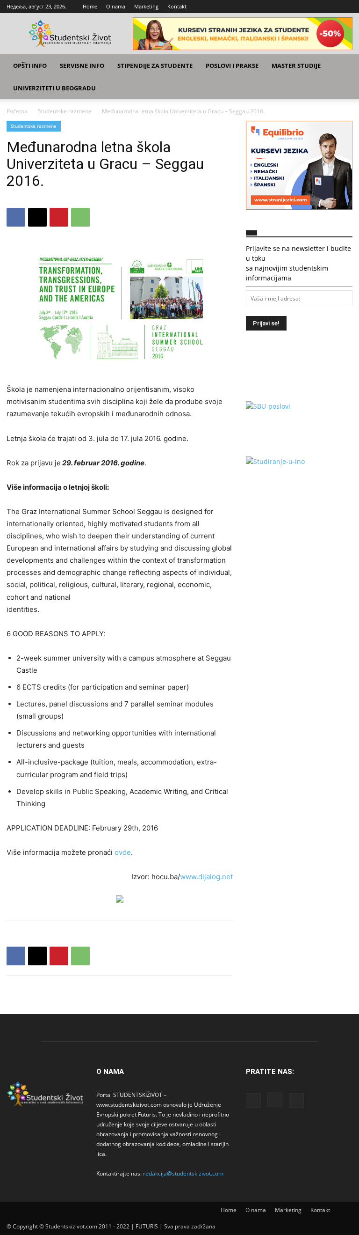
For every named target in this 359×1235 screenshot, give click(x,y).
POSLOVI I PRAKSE (232, 65)
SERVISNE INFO (82, 65)
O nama (115, 6)
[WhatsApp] (80, 217)
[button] (341, 65)
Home (90, 6)
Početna (17, 111)
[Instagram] (330, 6)
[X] (345, 6)
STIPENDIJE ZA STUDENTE (155, 65)
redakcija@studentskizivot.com (183, 1173)
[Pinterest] (59, 217)
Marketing (146, 6)
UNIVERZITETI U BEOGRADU (54, 88)
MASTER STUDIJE (296, 65)
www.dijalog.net (206, 876)
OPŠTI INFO (30, 65)
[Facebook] (315, 6)
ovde (123, 852)
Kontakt (177, 6)
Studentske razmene (65, 111)
